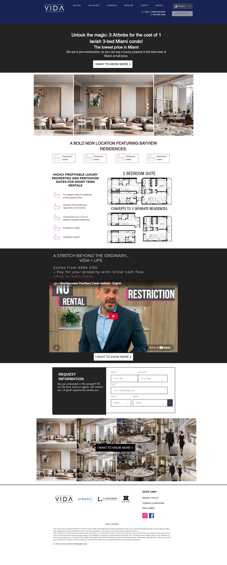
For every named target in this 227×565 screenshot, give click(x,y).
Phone (135, 396)
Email (113, 384)
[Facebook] (151, 515)
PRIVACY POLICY (150, 498)
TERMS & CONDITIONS (153, 503)
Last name (142, 372)
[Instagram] (145, 515)
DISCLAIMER (148, 508)
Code (113, 396)
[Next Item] (188, 105)
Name (113, 372)
